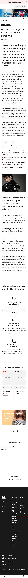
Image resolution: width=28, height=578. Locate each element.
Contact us (8, 2)
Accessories (15, 500)
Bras (13, 525)
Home (2, 18)
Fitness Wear (13, 544)
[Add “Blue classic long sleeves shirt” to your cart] (16, 387)
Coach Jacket (13, 528)
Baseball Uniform (14, 517)
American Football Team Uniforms (14, 505)
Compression (15, 532)
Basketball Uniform (14, 521)
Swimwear (8, 18)
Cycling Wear (14, 539)
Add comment (18, 479)
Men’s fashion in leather (9, 447)
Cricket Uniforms (14, 535)
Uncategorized (16, 497)
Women (8, 25)
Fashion (3, 25)
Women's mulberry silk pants (7, 391)
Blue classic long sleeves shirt (20, 391)
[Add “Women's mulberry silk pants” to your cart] (4, 387)
